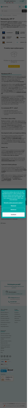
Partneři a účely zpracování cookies (13, 202)
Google (19, 196)
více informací (13, 199)
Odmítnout (13, 209)
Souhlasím (13, 214)
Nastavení (13, 205)
